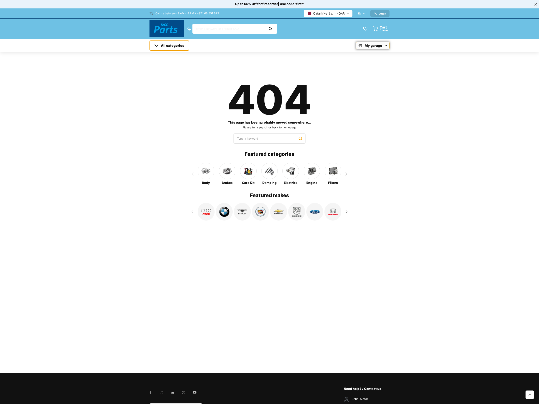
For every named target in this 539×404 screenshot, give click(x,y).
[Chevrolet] (278, 211)
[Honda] (333, 211)
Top (530, 395)
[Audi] (206, 211)
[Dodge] (296, 211)
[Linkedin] (172, 392)
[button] (346, 174)
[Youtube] (195, 392)
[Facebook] (150, 392)
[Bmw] (224, 211)
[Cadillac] (260, 211)
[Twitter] (183, 392)
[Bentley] (242, 211)
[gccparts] (166, 28)
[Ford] (315, 211)
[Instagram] (161, 392)
